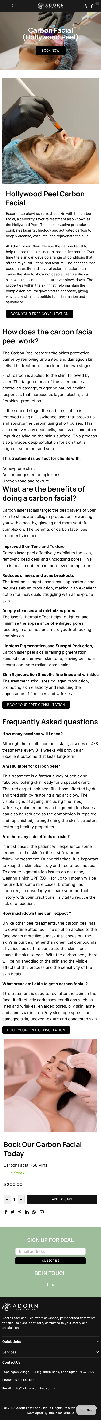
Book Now (50, 50)
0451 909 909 (24, 1380)
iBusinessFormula (61, 1413)
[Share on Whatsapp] (34, 1212)
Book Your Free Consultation (40, 314)
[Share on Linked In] (27, 1212)
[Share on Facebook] (6, 1212)
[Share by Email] (42, 1212)
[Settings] (85, 5)
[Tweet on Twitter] (13, 1212)
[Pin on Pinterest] (20, 1212)
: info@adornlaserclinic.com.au (34, 1388)
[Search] (14, 5)
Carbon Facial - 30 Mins (25, 1165)
